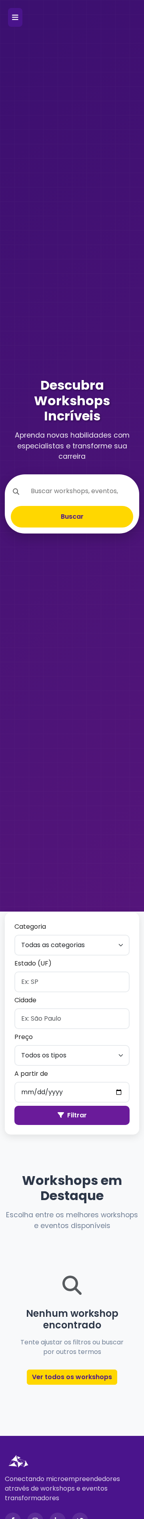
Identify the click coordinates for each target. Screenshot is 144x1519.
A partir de (31, 1073)
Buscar (72, 516)
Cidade (25, 1000)
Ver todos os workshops (72, 1377)
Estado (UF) (33, 963)
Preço (23, 1036)
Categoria (30, 926)
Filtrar (77, 1115)
